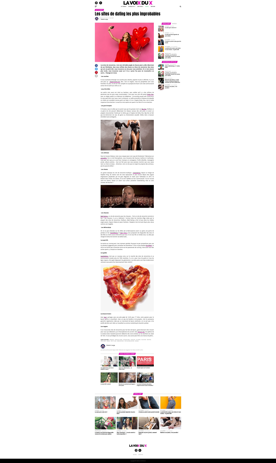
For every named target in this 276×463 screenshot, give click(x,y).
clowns (139, 339)
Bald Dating (104, 216)
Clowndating (136, 173)
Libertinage (140, 6)
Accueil (135, 454)
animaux (112, 339)
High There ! (123, 233)
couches (144, 339)
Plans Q (147, 6)
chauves (133, 339)
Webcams (153, 6)
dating (149, 339)
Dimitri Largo (104, 19)
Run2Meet (149, 245)
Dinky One (150, 94)
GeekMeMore (104, 256)
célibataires (127, 339)
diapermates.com (115, 82)
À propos (140, 454)
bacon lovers (119, 339)
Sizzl (105, 317)
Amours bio (141, 332)
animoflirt (104, 158)
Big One (144, 109)
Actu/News (123, 6)
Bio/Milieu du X (131, 6)
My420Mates (114, 233)
